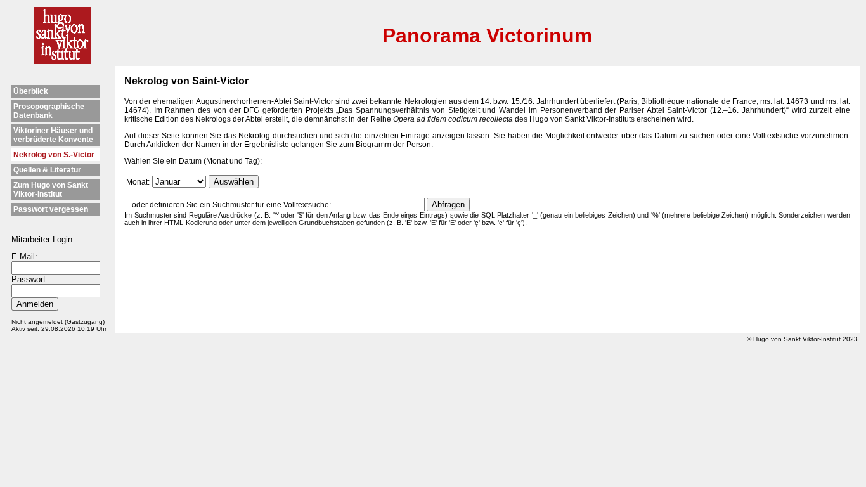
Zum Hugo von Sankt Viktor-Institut (50, 189)
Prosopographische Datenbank (48, 111)
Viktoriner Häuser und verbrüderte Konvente (53, 135)
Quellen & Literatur (47, 170)
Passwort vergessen (50, 209)
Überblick (30, 91)
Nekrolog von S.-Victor (53, 154)
